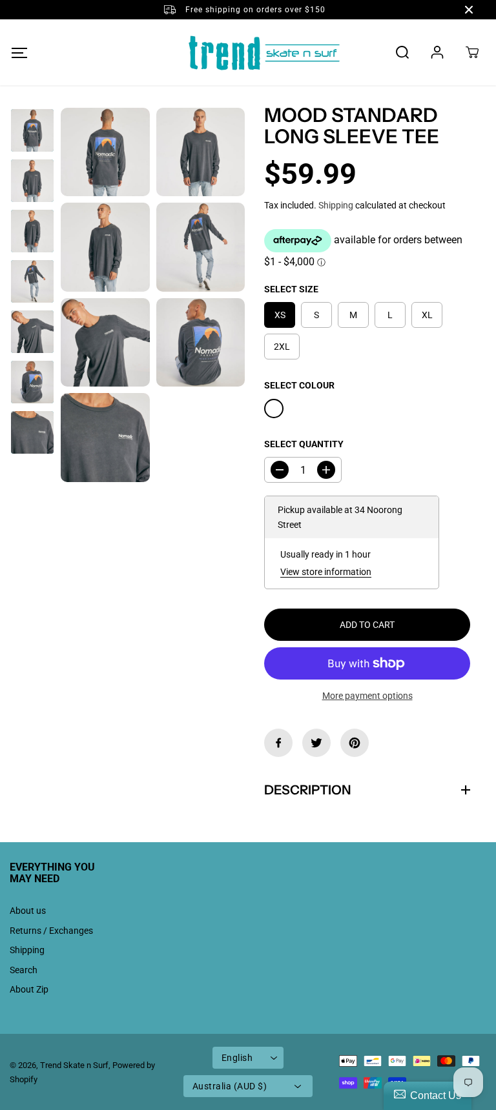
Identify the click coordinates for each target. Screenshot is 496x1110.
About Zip (29, 989)
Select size (291, 289)
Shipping (335, 205)
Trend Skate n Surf (74, 1065)
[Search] (402, 52)
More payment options (367, 696)
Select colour (299, 385)
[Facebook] (278, 743)
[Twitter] (316, 743)
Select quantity (304, 444)
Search (23, 970)
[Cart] (472, 52)
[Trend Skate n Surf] (248, 52)
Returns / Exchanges (51, 930)
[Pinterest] (354, 743)
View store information (325, 572)
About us (28, 910)
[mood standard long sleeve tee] (105, 152)
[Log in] (437, 52)
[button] (19, 52)
